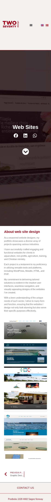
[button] (31, 25)
